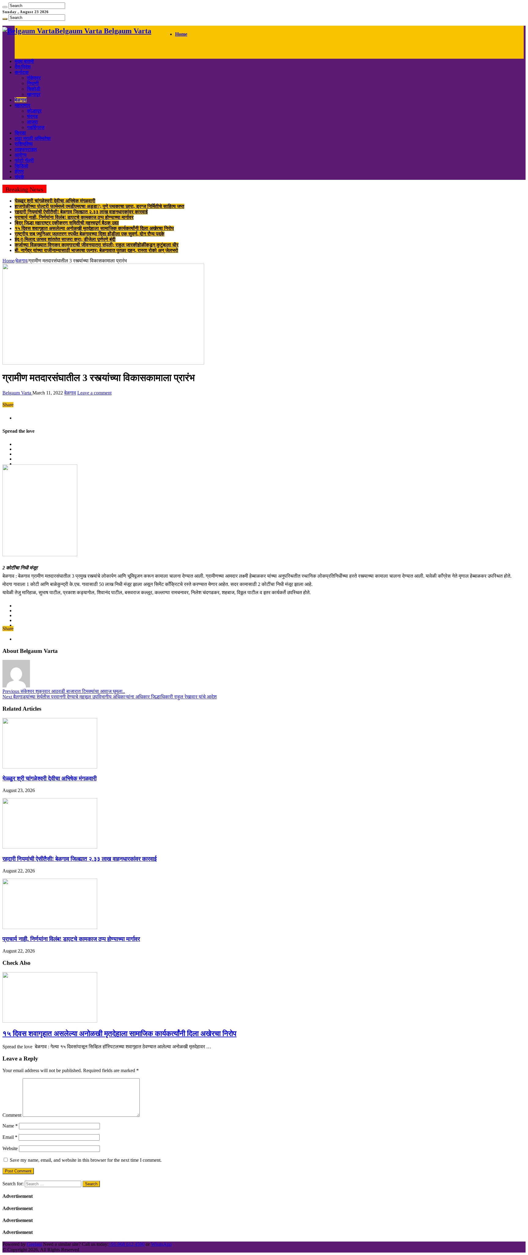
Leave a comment (94, 392)
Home (181, 34)
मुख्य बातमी (24, 61)
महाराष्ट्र (22, 105)
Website (10, 1148)
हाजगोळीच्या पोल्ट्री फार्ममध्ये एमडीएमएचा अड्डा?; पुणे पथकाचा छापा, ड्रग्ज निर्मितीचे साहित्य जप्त (99, 206)
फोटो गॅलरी (24, 160)
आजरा (32, 121)
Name (10, 1125)
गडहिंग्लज (35, 127)
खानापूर (33, 94)
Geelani (34, 1244)
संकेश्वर (34, 77)
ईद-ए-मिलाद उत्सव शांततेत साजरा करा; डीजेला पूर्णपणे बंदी (65, 239)
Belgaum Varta (17, 392)
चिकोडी (33, 88)
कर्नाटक (22, 72)
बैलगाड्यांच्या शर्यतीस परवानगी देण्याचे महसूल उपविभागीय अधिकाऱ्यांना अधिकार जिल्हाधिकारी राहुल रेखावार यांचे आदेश (109, 696)
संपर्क (19, 177)
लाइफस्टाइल (26, 149)
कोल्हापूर (34, 110)
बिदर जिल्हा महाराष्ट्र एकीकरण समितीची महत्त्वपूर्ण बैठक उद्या (67, 222)
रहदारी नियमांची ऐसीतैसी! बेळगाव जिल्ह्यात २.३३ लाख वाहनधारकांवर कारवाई (81, 211)
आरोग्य (21, 154)
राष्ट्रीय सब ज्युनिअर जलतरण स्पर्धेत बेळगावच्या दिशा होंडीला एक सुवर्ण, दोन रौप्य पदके (89, 233)
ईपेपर (19, 171)
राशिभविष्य (24, 143)
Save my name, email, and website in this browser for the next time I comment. (86, 1160)
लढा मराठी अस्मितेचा (33, 138)
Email (9, 1137)
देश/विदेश (23, 66)
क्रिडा (20, 132)
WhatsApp (161, 1244)
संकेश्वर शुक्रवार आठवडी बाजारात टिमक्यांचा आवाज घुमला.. (63, 691)
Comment (11, 1115)
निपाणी (33, 83)
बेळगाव (21, 99)
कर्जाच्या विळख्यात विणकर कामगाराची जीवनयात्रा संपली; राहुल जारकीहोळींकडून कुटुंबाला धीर (96, 244)
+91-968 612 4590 (126, 1244)
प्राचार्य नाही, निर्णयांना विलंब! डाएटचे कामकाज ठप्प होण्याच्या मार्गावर (74, 217)
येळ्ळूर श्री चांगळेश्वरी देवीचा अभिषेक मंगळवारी (55, 200)
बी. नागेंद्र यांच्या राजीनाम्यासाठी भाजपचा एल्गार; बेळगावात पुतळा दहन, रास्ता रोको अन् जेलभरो (96, 250)
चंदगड (32, 116)
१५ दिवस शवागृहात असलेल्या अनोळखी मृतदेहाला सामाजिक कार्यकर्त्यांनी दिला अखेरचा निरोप (94, 228)
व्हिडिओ (21, 165)
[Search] (4, 7)
